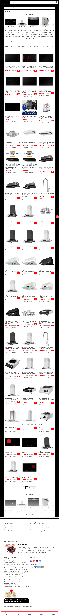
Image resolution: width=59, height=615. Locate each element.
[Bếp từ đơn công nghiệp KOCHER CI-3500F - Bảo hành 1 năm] (46, 312)
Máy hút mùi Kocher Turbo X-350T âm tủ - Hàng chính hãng (29, 270)
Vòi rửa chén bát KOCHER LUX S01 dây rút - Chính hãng (46, 348)
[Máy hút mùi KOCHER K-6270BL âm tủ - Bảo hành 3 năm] (46, 134)
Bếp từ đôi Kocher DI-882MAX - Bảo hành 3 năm (12, 117)
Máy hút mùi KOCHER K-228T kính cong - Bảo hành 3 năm (29, 425)
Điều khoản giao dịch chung (37, 530)
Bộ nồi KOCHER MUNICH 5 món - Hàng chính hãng (46, 220)
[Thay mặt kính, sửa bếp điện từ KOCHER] (29, 107)
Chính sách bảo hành (35, 536)
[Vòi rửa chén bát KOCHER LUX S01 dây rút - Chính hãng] (46, 338)
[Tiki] (40, 561)
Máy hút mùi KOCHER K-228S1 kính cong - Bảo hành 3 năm (46, 373)
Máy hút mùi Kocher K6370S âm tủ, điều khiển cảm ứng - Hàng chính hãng (29, 195)
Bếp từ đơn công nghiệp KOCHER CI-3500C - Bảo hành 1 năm (12, 373)
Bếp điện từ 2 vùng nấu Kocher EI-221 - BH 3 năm (29, 477)
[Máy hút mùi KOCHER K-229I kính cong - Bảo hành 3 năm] (29, 338)
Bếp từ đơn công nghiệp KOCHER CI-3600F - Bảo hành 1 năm (46, 400)
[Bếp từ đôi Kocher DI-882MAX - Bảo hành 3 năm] (12, 107)
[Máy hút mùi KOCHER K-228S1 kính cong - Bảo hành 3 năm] (46, 364)
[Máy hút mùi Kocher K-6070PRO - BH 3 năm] (12, 159)
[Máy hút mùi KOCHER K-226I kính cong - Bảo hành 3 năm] (12, 286)
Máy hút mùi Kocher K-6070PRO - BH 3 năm (10, 168)
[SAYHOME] (4, 3)
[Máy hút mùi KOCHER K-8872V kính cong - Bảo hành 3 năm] (29, 236)
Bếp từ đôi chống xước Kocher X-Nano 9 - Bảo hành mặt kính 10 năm (29, 67)
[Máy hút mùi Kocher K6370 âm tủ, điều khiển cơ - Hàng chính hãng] (12, 185)
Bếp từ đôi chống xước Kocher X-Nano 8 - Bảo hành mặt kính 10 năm (46, 67)
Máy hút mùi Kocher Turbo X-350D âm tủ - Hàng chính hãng (46, 270)
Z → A (18, 46)
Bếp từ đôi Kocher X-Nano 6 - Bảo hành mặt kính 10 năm (46, 91)
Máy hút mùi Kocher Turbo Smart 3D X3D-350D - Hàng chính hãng (11, 322)
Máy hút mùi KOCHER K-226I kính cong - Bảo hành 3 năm (12, 295)
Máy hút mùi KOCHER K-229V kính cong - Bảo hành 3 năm (12, 348)
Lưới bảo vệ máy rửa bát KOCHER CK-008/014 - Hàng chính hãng (46, 117)
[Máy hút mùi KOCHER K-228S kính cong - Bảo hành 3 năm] (29, 364)
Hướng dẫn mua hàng (36, 538)
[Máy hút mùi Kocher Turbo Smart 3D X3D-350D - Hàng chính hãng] (12, 312)
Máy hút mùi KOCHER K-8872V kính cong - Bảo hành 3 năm (29, 245)
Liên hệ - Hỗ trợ (8, 528)
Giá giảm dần (35, 46)
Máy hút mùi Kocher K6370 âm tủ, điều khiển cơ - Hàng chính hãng (12, 195)
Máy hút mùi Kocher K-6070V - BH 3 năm (29, 168)
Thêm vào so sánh (28, 96)
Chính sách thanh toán (36, 534)
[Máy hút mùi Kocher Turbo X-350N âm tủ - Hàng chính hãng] (12, 261)
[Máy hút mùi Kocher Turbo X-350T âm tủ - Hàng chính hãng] (29, 261)
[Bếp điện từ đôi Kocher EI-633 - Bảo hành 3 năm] (12, 442)
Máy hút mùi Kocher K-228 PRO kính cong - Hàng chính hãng (12, 477)
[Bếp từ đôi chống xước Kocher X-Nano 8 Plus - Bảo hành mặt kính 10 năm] (12, 58)
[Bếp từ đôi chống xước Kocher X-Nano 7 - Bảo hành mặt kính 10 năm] (12, 81)
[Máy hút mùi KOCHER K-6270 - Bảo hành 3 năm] (29, 134)
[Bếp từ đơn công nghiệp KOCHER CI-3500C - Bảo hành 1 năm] (12, 364)
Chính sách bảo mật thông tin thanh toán (41, 528)
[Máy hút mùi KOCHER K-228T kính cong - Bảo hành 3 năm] (29, 416)
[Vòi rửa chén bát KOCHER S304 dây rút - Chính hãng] (46, 185)
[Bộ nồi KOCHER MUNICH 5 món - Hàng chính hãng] (46, 211)
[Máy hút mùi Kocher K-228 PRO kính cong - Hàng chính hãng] (12, 467)
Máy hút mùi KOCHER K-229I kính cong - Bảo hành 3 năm (28, 348)
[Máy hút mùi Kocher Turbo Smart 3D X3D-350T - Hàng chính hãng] (46, 286)
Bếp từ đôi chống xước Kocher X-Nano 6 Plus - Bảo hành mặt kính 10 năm (29, 91)
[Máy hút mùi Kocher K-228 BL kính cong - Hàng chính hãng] (46, 442)
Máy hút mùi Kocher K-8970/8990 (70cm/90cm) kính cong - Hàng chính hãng (12, 426)
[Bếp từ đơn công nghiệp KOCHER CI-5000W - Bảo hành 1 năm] (29, 390)
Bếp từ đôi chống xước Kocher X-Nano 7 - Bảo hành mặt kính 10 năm (12, 91)
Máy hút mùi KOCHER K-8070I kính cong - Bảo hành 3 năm (29, 220)
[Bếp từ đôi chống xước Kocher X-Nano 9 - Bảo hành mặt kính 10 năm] (29, 58)
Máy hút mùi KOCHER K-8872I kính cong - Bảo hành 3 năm (46, 245)
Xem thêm (29, 514)
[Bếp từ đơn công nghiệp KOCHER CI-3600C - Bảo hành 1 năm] (46, 416)
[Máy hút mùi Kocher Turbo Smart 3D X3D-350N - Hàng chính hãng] (29, 286)
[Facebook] (31, 561)
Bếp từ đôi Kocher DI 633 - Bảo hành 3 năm (29, 451)
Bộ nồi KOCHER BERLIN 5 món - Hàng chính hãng (29, 322)
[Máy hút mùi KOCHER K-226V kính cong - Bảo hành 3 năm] (12, 236)
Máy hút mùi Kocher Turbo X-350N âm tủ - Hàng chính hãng (12, 270)
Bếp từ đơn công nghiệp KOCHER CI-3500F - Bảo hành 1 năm (46, 322)
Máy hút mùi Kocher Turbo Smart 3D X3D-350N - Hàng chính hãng (28, 296)
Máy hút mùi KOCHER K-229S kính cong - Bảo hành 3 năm (12, 399)
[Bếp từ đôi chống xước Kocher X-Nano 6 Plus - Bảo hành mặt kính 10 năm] (29, 81)
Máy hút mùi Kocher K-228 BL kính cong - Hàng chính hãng (46, 451)
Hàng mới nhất (45, 46)
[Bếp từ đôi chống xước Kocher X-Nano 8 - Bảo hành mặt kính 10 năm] (46, 58)
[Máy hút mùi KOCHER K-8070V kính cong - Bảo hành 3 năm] (12, 211)
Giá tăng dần (25, 46)
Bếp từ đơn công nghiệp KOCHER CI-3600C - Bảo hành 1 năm (46, 426)
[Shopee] (34, 561)
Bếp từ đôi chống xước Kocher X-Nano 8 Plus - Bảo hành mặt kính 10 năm (12, 67)
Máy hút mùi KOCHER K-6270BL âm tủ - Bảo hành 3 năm (46, 143)
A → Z (12, 46)
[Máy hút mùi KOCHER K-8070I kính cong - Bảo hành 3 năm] (29, 211)
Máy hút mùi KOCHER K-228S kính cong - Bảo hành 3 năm (29, 373)
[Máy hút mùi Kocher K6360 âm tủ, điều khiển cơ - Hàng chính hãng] (46, 159)
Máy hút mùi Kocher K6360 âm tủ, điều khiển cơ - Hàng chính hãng (46, 169)
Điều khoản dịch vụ (9, 526)
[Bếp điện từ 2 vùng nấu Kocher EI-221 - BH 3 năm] (29, 467)
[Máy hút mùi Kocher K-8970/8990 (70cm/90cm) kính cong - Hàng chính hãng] (12, 416)
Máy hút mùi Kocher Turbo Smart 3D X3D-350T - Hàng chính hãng (45, 296)
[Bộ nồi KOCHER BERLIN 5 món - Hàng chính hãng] (29, 312)
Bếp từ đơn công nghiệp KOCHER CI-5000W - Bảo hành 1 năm (29, 400)
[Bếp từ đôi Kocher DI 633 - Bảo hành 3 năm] (29, 442)
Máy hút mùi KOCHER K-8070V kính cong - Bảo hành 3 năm (12, 220)
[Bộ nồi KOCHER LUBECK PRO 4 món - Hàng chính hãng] (12, 134)
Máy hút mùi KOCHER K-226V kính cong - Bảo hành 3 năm (12, 245)
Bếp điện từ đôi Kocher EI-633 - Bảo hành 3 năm (12, 451)
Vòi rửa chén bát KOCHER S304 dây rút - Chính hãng (46, 194)
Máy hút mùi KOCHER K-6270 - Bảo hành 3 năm (29, 143)
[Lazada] (37, 561)
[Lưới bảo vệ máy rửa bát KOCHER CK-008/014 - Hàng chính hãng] (46, 107)
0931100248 (12, 583)
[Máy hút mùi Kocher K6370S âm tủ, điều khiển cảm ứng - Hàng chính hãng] (29, 185)
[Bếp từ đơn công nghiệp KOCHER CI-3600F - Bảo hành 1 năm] (46, 390)
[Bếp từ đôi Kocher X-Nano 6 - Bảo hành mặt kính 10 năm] (46, 81)
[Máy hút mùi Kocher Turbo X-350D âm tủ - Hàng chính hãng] (46, 261)
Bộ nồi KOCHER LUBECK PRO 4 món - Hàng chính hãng (12, 143)
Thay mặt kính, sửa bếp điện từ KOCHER (29, 117)
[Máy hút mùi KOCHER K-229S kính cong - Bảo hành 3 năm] (12, 390)
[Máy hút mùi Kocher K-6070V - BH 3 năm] (29, 159)
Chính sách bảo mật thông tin (38, 526)
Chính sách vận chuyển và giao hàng (40, 532)
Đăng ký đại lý (8, 530)
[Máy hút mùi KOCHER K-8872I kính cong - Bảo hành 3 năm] (46, 236)
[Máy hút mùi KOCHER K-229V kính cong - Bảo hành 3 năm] (12, 338)
